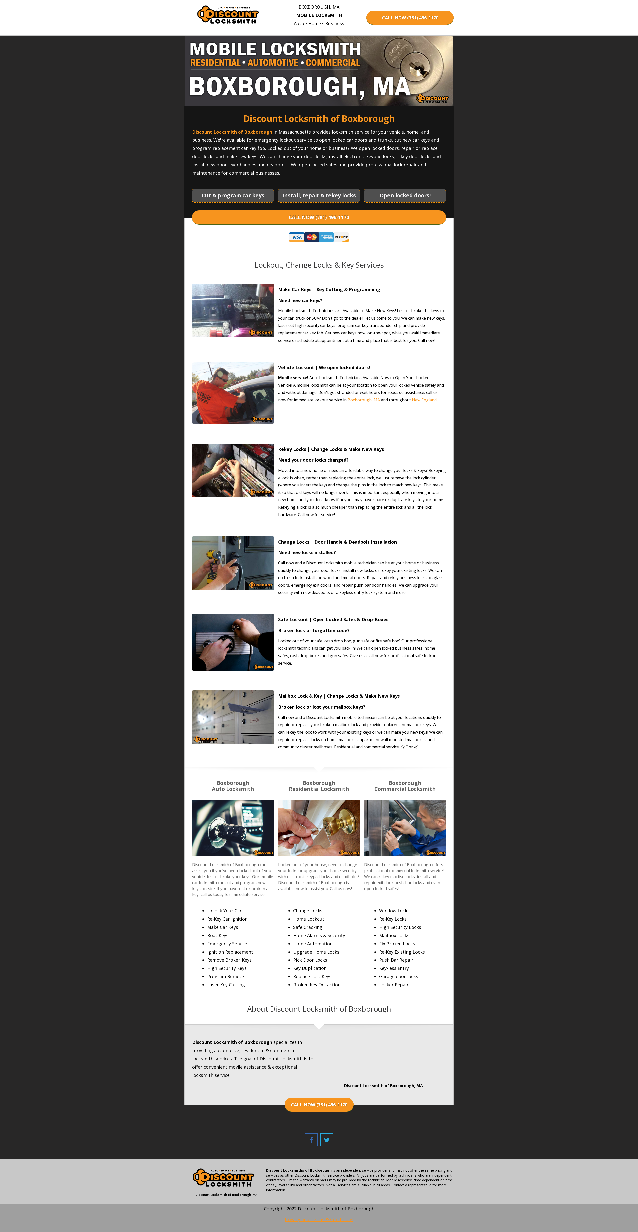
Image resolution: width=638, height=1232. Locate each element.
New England (424, 400)
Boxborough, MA (364, 400)
